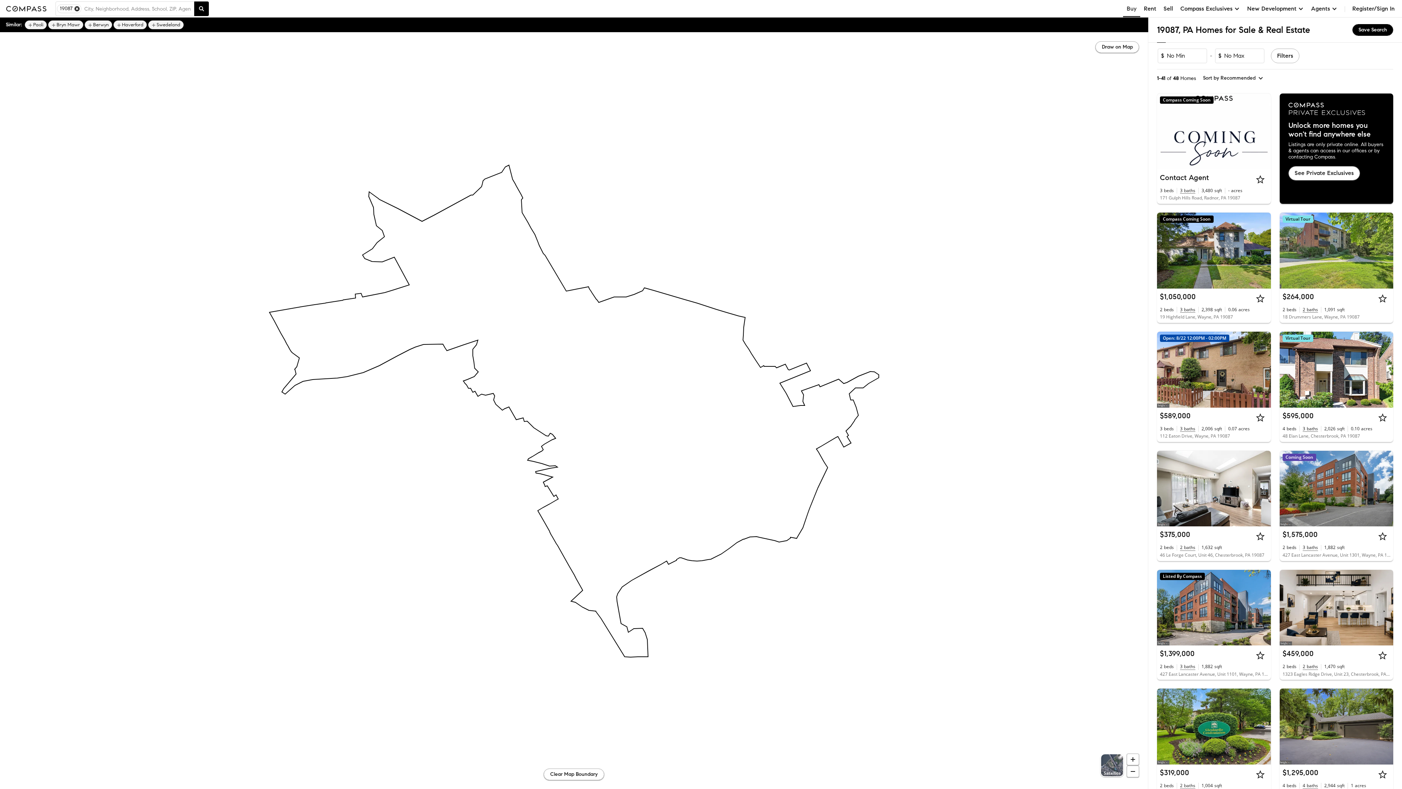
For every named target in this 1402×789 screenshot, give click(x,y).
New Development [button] (1271, 8)
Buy (1132, 8)
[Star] (1260, 179)
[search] (201, 8)
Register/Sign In (1373, 8)
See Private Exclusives (1324, 172)
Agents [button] (1320, 8)
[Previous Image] (1166, 250)
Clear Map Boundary (574, 774)
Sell (1168, 8)
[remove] (77, 9)
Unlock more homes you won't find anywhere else (1329, 130)
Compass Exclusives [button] (1206, 8)
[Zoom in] (1133, 759)
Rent (1150, 8)
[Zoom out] (1133, 771)
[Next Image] (1262, 250)
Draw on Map (1117, 47)
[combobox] (137, 9)
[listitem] (36, 24)
